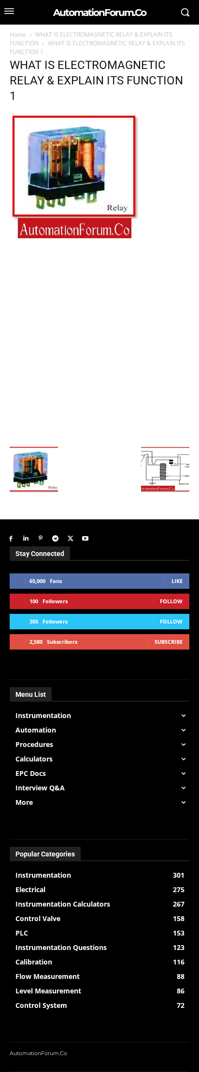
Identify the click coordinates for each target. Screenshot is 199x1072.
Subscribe (169, 641)
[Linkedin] (26, 539)
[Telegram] (55, 539)
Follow (171, 601)
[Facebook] (11, 539)
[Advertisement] (99, 341)
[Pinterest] (41, 539)
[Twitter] (70, 539)
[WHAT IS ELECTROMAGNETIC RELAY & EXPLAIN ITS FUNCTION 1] (74, 237)
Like (177, 580)
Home (18, 34)
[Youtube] (85, 539)
